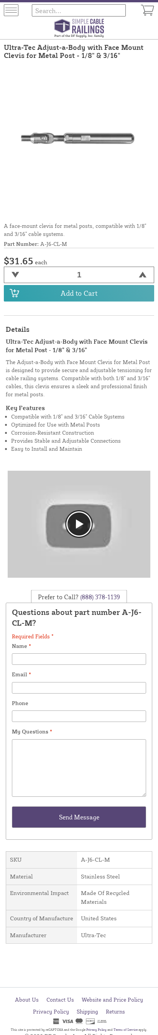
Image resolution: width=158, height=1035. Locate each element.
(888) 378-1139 (99, 596)
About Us (27, 999)
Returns (115, 1011)
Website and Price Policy (112, 999)
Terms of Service (126, 1030)
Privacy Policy (51, 1011)
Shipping (87, 1011)
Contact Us (60, 999)
